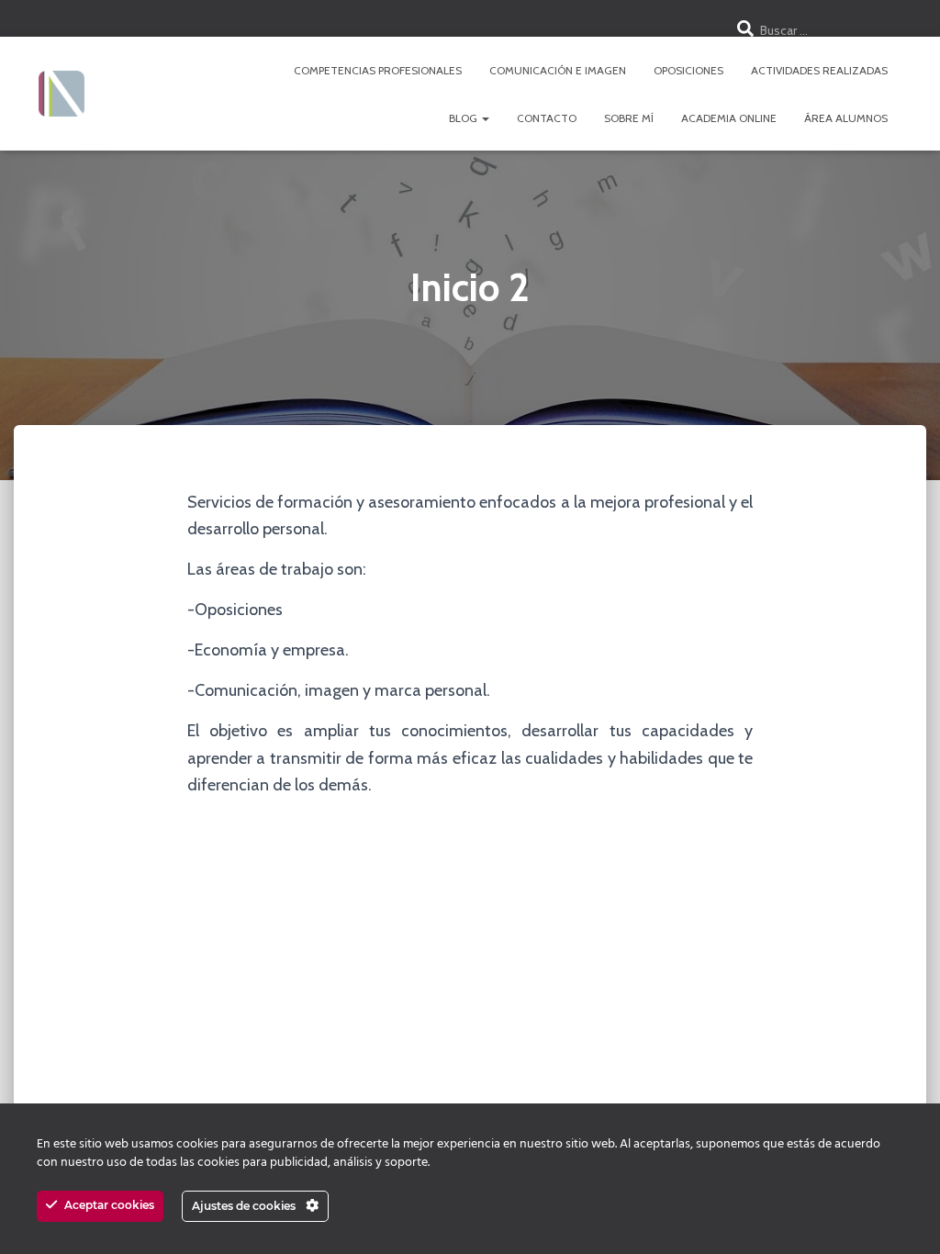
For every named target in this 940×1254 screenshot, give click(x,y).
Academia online (729, 118)
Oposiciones (688, 70)
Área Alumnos (846, 118)
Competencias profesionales (378, 70)
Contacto (546, 118)
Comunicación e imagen (557, 70)
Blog (464, 118)
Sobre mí (629, 118)
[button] (484, 118)
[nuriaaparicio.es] (61, 94)
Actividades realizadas (819, 70)
